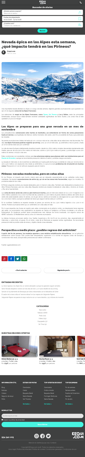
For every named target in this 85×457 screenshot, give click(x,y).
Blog (3, 387)
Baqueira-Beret (28, 393)
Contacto (53, 443)
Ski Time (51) (42, 324)
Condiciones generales (54, 449)
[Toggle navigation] (3, 2)
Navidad (68, 396)
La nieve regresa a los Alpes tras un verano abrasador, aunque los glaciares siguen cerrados (31, 286)
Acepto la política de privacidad (14, 420)
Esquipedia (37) (42, 321)
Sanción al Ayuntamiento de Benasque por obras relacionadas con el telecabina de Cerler (30, 291)
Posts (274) (42, 315)
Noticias (4, 390)
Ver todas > (26, 404)
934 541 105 (8, 437)
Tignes (45, 114)
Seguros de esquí (7, 396)
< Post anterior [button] (21, 270)
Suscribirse (42, 424)
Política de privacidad (24, 449)
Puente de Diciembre (9, 158)
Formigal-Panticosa (50, 396)
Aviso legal (12, 449)
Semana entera (70, 390)
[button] (81, 2)
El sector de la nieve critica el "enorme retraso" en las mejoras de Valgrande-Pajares (28, 294)
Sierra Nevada (27, 396)
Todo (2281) (42, 310)
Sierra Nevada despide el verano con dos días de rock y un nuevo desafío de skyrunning (30, 289)
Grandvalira (26, 387)
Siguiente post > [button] (63, 270)
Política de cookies (38, 449)
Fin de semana (70, 387)
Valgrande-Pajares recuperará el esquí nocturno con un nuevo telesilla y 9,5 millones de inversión (33, 297)
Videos (4, 393)
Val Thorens (53, 114)
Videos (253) (42, 318)
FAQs (3, 399)
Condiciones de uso (69, 449)
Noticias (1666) (42, 313)
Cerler (25, 390)
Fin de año (68, 399)
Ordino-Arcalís (49, 390)
